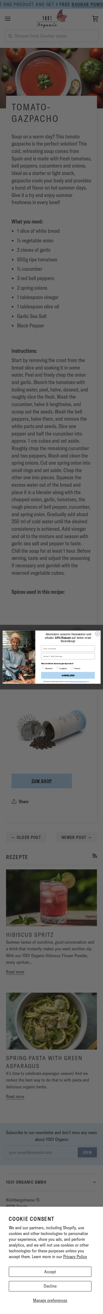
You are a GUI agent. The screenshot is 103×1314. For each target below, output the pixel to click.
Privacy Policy (75, 1256)
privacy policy (74, 680)
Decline (50, 1286)
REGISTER (68, 674)
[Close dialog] (97, 636)
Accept (50, 1271)
